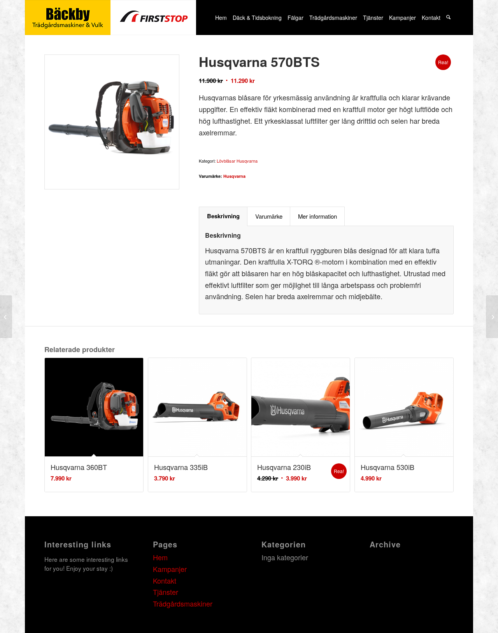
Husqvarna (234, 176)
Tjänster (165, 592)
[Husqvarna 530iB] (6, 316)
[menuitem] (221, 17)
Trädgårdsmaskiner (182, 603)
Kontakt (164, 580)
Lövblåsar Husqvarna (237, 161)
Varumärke (268, 216)
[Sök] (448, 17)
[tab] (223, 216)
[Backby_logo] (110, 17)
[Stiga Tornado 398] (492, 316)
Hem (160, 557)
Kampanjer (170, 569)
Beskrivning (223, 216)
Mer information (317, 216)
